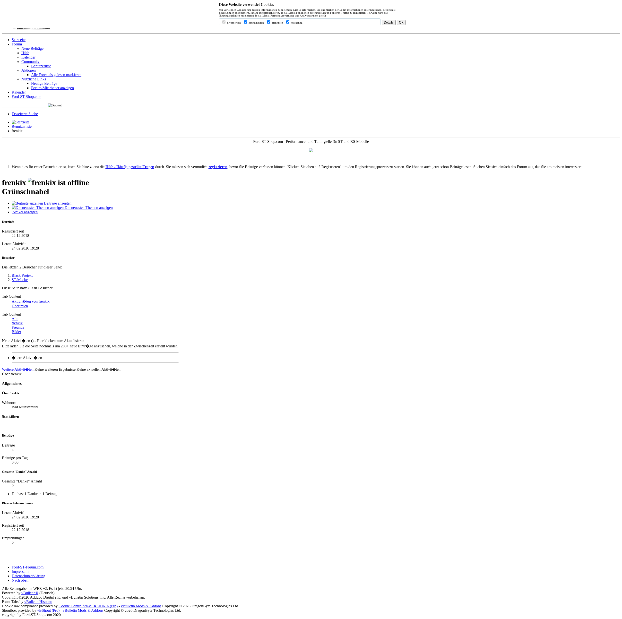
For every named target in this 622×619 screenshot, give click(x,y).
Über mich (20, 306)
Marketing (296, 22)
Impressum (20, 571)
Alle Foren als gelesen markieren (56, 75)
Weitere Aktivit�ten (18, 369)
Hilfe (25, 53)
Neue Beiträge (32, 48)
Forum (17, 44)
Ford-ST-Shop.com (26, 97)
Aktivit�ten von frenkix (31, 301)
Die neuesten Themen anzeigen (88, 208)
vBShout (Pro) (48, 610)
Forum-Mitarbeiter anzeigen (52, 88)
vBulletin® (29, 593)
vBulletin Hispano (38, 602)
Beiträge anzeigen (57, 203)
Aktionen (28, 70)
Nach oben (20, 580)
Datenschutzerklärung (28, 576)
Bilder (16, 332)
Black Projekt (22, 275)
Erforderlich (233, 22)
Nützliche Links (33, 79)
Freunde (18, 327)
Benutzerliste (41, 66)
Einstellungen (256, 22)
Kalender (28, 57)
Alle (15, 319)
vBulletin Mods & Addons (141, 606)
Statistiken (277, 22)
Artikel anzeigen (25, 212)
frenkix (17, 323)
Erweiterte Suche (25, 114)
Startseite (19, 40)
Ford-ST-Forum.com (27, 567)
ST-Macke (20, 280)
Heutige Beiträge (44, 83)
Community (30, 62)
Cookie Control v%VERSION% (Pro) (88, 606)
